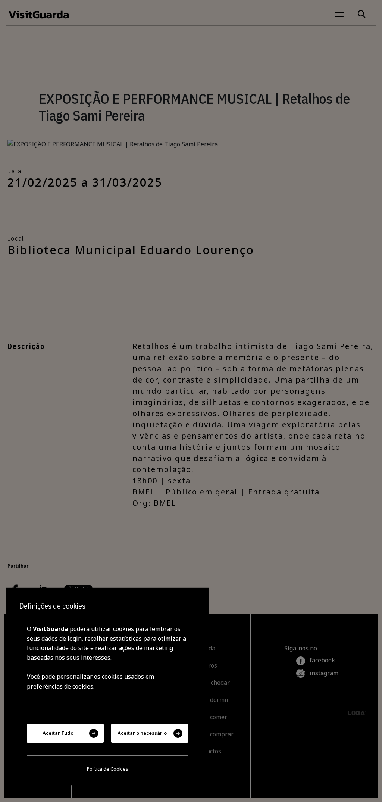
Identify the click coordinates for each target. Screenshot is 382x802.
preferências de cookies (60, 686)
